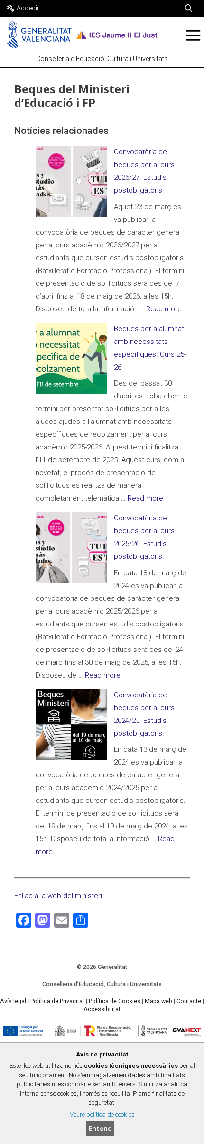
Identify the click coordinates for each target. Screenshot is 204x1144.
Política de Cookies (114, 1001)
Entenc (100, 1128)
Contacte (188, 1001)
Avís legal (13, 1001)
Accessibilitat (102, 1009)
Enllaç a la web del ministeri (58, 895)
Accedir (28, 8)
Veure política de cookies (102, 1114)
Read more (164, 309)
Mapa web (158, 1001)
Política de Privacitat (57, 1001)
